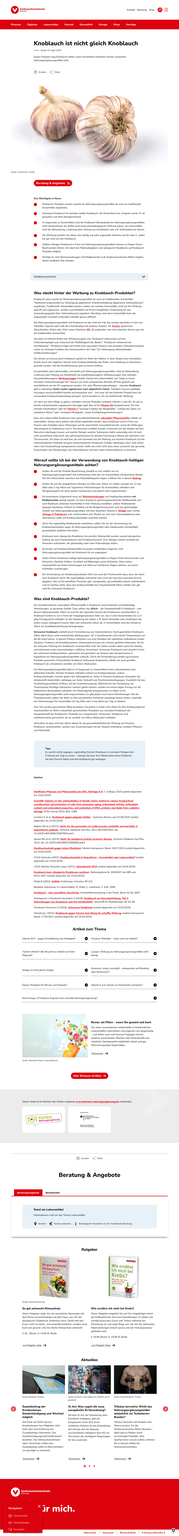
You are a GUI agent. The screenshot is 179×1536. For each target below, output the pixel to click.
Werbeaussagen (67, 378)
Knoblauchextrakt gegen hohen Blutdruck (57, 848)
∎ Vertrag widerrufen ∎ (153, 1532)
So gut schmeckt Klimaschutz (41, 1308)
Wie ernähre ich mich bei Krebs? (112, 1308)
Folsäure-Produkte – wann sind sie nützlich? (114, 938)
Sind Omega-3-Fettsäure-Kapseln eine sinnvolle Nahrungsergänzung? (59, 998)
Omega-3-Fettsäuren (54, 514)
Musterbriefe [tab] (53, 1192)
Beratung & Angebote (50, 183)
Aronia (116, 326)
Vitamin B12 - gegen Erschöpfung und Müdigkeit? (48, 938)
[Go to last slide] (13, 1409)
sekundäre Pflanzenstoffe (115, 418)
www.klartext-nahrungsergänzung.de (97, 1101)
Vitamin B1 (107, 405)
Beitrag (137, 478)
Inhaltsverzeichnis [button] (45, 276)
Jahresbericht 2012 (86, 866)
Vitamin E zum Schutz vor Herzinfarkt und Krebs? (117, 985)
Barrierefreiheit (127, 1532)
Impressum (108, 1532)
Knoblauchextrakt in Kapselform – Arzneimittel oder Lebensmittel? (97, 857)
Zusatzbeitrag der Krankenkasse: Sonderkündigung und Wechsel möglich (43, 1412)
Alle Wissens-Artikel (87, 1076)
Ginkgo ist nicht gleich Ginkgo (38, 970)
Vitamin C (72, 408)
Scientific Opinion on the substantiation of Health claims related (70, 800)
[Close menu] (39, 1506)
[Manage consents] (173, 1530)
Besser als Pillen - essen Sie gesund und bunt (121, 1022)
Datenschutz (90, 1532)
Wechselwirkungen (93, 496)
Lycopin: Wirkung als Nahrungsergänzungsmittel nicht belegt (119, 953)
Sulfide (55, 881)
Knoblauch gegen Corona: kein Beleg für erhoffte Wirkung (88, 913)
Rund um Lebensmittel (49, 1209)
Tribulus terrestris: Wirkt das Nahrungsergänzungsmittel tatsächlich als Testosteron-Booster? (133, 1412)
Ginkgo (122, 510)
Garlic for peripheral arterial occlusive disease (86, 839)
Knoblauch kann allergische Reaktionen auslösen (61, 872)
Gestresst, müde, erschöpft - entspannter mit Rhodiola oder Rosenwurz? (120, 970)
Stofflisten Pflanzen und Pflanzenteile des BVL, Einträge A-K (68, 791)
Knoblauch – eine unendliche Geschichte (56, 892)
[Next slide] (165, 1409)
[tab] (85, 1466)
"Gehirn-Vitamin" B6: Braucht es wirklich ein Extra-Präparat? (49, 953)
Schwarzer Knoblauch (80, 907)
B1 (89, 329)
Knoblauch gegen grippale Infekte (71, 817)
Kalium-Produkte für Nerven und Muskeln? (44, 985)
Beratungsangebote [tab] (28, 1192)
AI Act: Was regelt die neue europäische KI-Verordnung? (87, 1408)
